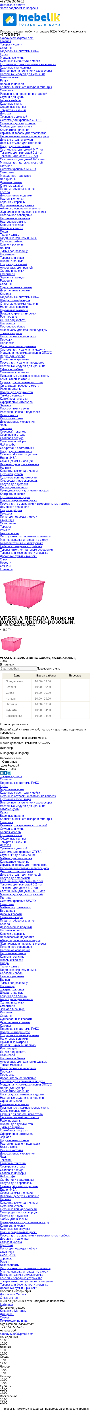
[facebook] (5, 773)
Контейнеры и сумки (13, 398)
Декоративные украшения (17, 421)
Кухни (4, 54)
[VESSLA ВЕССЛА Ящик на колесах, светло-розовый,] (23, 614)
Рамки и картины (11, 418)
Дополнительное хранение (18, 346)
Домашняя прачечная (14, 506)
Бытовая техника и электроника (21, 543)
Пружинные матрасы (14, 310)
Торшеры (6, 526)
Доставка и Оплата (13, 1294)
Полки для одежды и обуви (18, 516)
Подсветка (7, 343)
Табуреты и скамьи (13, 110)
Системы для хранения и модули (22, 349)
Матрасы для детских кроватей (21, 162)
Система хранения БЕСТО (18, 169)
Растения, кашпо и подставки (20, 412)
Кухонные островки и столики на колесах (28, 64)
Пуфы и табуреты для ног (17, 188)
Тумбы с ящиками (12, 395)
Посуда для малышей (15, 146)
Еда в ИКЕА (8, 457)
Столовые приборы (13, 441)
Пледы (4, 231)
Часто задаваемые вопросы (19, 8)
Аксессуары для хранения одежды (23, 330)
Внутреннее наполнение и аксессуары (26, 70)
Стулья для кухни (12, 97)
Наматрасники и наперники (18, 336)
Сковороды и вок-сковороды (19, 480)
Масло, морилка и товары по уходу (24, 539)
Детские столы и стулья (16, 139)
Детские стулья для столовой (20, 142)
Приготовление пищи (14, 1320)
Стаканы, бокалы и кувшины (19, 454)
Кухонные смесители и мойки (20, 60)
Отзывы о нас (9, 1297)
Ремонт (5, 530)
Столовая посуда (11, 438)
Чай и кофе (7, 444)
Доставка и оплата (12, 4)
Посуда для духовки (14, 484)
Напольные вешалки (14, 306)
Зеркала (5, 405)
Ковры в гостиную (12, 224)
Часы (3, 424)
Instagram (6, 1304)
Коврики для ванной (13, 264)
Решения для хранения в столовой (23, 93)
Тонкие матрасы (11, 333)
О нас (4, 559)
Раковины (6, 280)
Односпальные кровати (16, 287)
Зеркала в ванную (12, 277)
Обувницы (7, 520)
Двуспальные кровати (15, 290)
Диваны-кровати (11, 182)
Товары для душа (12, 257)
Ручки (4, 80)
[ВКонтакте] (2, 773)
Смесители (7, 274)
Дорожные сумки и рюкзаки (18, 556)
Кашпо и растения (12, 244)
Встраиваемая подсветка (17, 205)
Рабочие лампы (10, 388)
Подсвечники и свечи (14, 408)
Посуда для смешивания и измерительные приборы (35, 503)
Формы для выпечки (13, 487)
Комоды (5, 293)
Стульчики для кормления (18, 123)
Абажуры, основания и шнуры (20, 208)
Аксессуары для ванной (16, 267)
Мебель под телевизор (15, 175)
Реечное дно (8, 316)
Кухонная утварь (11, 474)
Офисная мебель (11, 369)
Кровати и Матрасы (13, 1310)
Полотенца (7, 254)
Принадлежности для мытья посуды (24, 490)
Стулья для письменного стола (21, 382)
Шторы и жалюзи (11, 228)
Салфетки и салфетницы (17, 448)
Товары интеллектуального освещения (26, 549)
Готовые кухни (9, 77)
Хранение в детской (13, 116)
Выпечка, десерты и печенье (19, 464)
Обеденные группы (13, 106)
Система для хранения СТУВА (21, 120)
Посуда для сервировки (16, 451)
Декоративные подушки (16, 195)
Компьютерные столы (14, 379)
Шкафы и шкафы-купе (15, 300)
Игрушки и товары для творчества (23, 133)
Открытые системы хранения (19, 303)
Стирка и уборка (11, 510)
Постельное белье (12, 326)
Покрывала (7, 323)
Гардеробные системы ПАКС (19, 51)
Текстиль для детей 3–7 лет (19, 156)
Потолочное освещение (16, 215)
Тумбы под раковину (14, 251)
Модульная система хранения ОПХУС (26, 352)
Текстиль (6, 428)
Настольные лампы (13, 221)
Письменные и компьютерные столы (24, 375)
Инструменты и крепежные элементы (25, 536)
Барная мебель (10, 100)
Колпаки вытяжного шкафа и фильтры (26, 87)
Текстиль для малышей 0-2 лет (21, 152)
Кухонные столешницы (15, 67)
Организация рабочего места (19, 385)
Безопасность (9, 533)
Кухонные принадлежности (18, 477)
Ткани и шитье (9, 234)
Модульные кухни (12, 57)
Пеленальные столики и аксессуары (24, 136)
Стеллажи (7, 172)
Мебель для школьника (16, 126)
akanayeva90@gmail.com (16, 38)
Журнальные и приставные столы (23, 211)
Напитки (5, 467)
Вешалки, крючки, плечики (18, 313)
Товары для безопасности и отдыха (24, 552)
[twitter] (9, 773)
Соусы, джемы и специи (16, 461)
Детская (5, 113)
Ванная (5, 248)
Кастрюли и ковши (12, 493)
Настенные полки (11, 198)
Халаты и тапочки (12, 270)
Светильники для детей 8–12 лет (22, 159)
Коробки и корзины (12, 202)
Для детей (7, 1314)
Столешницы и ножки (14, 372)
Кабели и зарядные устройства (21, 546)
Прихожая (6, 513)
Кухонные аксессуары (15, 497)
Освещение (8, 523)
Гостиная (6, 166)
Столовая (6, 90)
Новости (5, 562)
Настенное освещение (15, 218)
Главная (5, 41)
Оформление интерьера (16, 402)
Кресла (5, 192)
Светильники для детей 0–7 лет (21, 149)
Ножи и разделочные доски (18, 500)
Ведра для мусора (12, 356)
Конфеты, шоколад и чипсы (19, 470)
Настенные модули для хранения (22, 74)
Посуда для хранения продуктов (22, 362)
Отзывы (5, 566)
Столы (4, 1317)
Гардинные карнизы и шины (18, 238)
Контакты (6, 569)
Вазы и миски (9, 415)
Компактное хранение (14, 129)
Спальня (6, 48)
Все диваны (8, 179)
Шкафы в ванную (11, 261)
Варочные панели (12, 84)
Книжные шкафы (11, 185)
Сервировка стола (12, 434)
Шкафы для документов (16, 392)
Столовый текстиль (13, 431)
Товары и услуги (11, 44)
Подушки (6, 339)
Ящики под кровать (13, 320)
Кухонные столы (11, 103)
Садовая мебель (11, 241)
